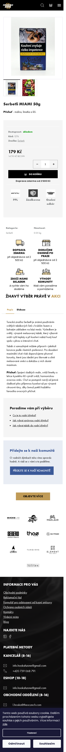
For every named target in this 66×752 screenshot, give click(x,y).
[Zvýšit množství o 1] (53, 164)
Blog (6, 622)
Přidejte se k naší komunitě (32, 470)
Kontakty (8, 612)
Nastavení (32, 732)
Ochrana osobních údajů (17, 607)
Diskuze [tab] (21, 309)
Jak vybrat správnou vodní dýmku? (31, 420)
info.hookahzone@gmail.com (29, 665)
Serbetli (9, 232)
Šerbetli (21, 140)
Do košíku (35, 174)
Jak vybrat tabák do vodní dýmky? (30, 425)
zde (5, 724)
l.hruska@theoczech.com (27, 705)
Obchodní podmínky (15, 592)
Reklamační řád (12, 597)
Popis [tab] (10, 309)
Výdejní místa (11, 617)
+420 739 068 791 (24, 671)
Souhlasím (47, 744)
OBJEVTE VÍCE (33, 496)
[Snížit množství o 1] (37, 164)
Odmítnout (16, 744)
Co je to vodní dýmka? (24, 415)
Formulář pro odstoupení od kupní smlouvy (27, 602)
